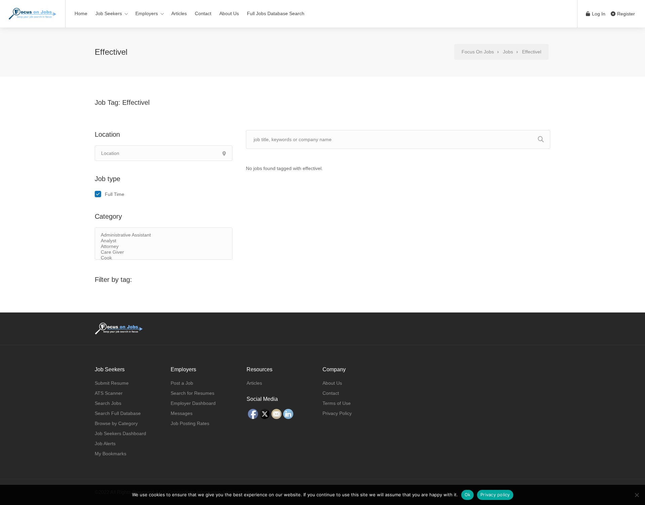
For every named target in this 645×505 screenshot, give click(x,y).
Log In (598, 13)
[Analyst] (163, 241)
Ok (468, 494)
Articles (179, 13)
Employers (146, 13)
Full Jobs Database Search (275, 13)
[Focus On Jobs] (32, 10)
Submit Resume (112, 383)
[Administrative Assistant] (163, 235)
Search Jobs (108, 403)
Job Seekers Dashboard (120, 433)
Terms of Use (336, 403)
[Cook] (163, 258)
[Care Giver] (163, 252)
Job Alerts (105, 443)
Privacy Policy (337, 413)
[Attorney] (163, 246)
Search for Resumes (192, 393)
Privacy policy (495, 494)
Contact (203, 13)
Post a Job (182, 383)
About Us (229, 13)
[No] (636, 495)
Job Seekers (108, 13)
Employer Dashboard (193, 403)
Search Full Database (118, 413)
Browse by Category (116, 423)
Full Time (114, 194)
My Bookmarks (110, 453)
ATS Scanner (109, 393)
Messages (181, 413)
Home (81, 13)
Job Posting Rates (190, 423)
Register (625, 13)
